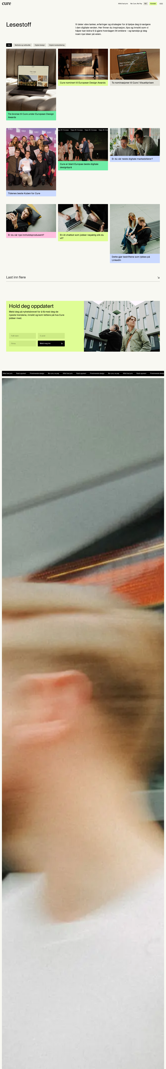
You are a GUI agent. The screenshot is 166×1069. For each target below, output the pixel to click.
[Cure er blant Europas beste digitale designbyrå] (83, 149)
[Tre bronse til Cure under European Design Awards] (31, 84)
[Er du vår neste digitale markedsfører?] (135, 145)
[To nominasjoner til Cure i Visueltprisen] (135, 67)
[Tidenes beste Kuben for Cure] (31, 162)
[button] (145, 3)
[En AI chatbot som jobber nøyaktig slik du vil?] (83, 222)
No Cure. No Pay (136, 4)
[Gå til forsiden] (6, 3)
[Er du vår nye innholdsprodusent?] (31, 221)
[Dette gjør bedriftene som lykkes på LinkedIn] (135, 233)
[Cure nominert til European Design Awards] (83, 67)
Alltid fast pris (123, 4)
